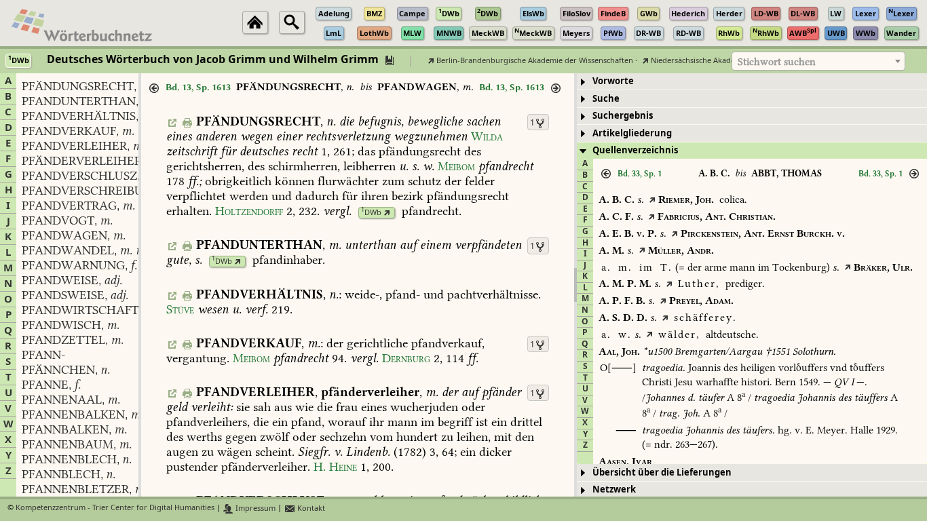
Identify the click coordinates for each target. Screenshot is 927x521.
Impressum (254, 508)
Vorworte (613, 81)
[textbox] (818, 61)
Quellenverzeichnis (635, 150)
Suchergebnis (622, 115)
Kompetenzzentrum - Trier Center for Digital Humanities (115, 508)
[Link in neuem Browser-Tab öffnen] (387, 213)
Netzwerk (614, 489)
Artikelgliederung (632, 133)
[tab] (752, 81)
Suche (606, 98)
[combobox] (818, 61)
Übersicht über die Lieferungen (662, 472)
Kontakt (310, 508)
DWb (371, 213)
